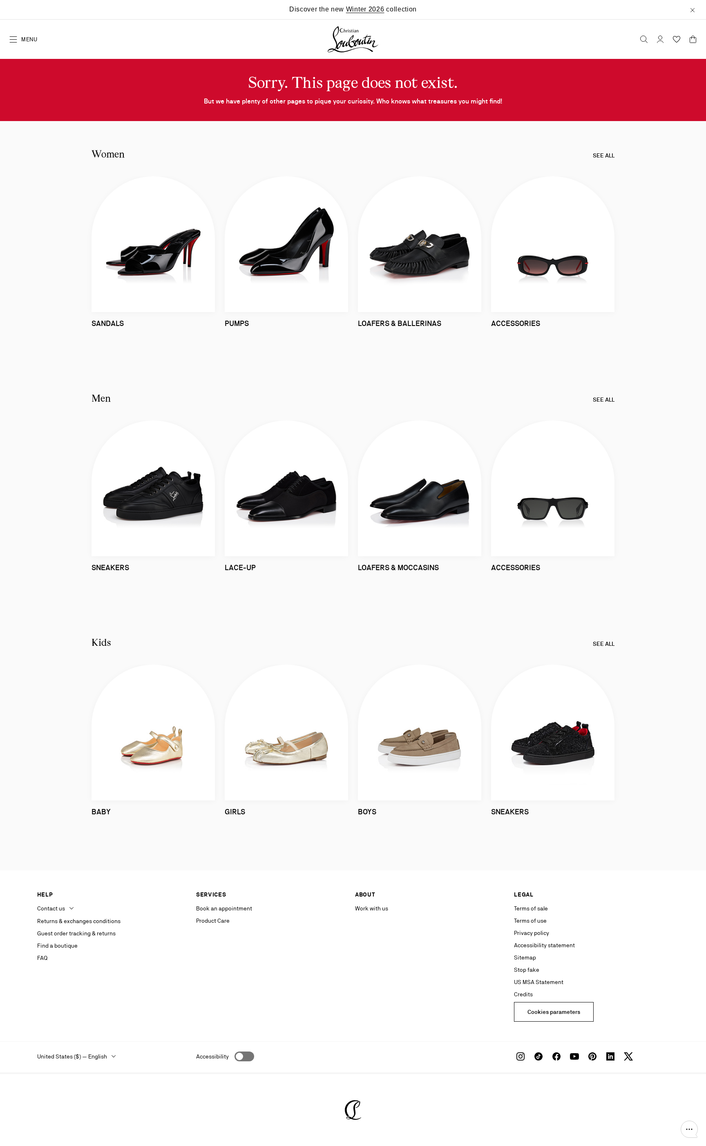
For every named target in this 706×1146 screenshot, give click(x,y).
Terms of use (530, 920)
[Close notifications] (692, 9)
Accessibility (212, 1056)
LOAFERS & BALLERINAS (399, 323)
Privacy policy (531, 933)
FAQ (42, 958)
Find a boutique (57, 945)
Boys (367, 811)
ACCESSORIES (515, 323)
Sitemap (525, 957)
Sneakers (110, 567)
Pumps (237, 323)
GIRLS (235, 811)
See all (603, 155)
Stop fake (526, 969)
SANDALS (108, 323)
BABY (101, 811)
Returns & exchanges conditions (79, 921)
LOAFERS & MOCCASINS (398, 567)
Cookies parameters (553, 1012)
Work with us (371, 908)
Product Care (213, 920)
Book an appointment (224, 908)
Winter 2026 (365, 9)
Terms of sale (531, 908)
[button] (689, 1129)
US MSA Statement (538, 982)
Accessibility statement (544, 945)
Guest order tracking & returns (76, 933)
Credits (523, 994)
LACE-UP (240, 567)
